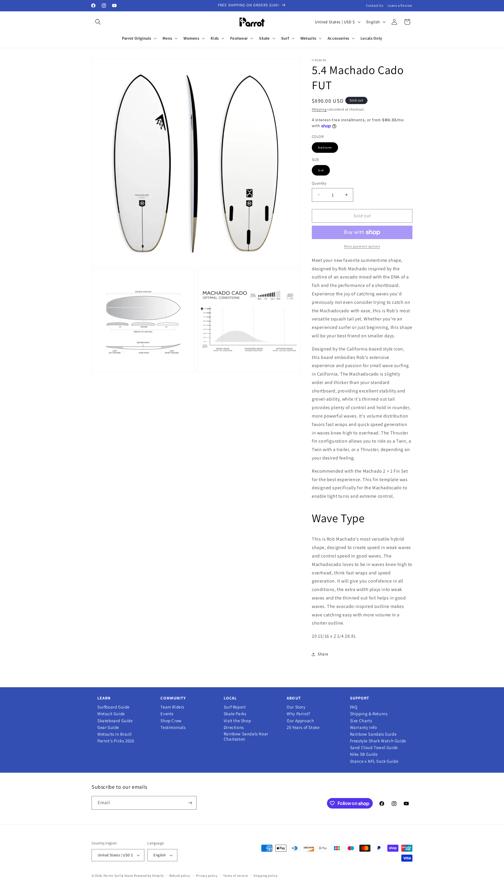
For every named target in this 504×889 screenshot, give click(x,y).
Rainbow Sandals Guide (373, 734)
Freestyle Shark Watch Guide (378, 741)
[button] (98, 21)
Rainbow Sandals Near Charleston (246, 736)
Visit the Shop (237, 720)
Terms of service (235, 876)
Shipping (319, 109)
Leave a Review (400, 5)
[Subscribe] (189, 803)
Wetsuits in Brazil (114, 734)
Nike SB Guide (364, 754)
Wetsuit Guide (111, 713)
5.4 (324, 171)
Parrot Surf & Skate (118, 876)
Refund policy (179, 876)
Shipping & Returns (369, 713)
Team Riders (172, 707)
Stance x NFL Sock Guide (374, 761)
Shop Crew (170, 720)
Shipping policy (265, 876)
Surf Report (235, 707)
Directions (234, 727)
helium (328, 149)
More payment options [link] (362, 246)
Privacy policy (207, 876)
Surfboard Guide (113, 707)
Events (167, 713)
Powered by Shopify (149, 876)
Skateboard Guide (115, 720)
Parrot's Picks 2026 (115, 741)
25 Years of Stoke (303, 727)
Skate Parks (235, 713)
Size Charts (361, 720)
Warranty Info (363, 727)
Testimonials (173, 727)
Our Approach (300, 720)
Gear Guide (108, 727)
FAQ (354, 707)
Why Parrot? (298, 713)
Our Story (296, 707)
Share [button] (323, 654)
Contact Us (375, 5)
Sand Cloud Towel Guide (374, 747)
